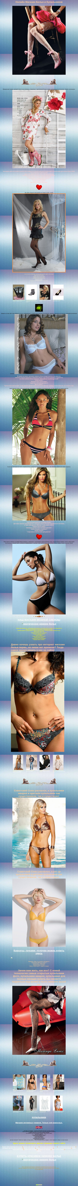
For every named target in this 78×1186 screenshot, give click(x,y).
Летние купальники (38, 279)
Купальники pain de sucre (31, 1146)
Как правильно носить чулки (66, 1146)
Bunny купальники (29, 1148)
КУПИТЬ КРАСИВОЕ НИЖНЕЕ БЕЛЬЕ (39, 1156)
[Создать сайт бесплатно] (39, 1184)
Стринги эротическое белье (44, 1148)
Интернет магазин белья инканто (12, 1148)
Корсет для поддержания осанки (12, 1146)
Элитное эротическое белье (62, 1148)
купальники (39, 1117)
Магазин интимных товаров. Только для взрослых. (39, 1123)
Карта (39, 1150)
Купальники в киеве (58, 1149)
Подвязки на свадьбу (44, 1149)
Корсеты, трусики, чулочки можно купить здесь (39, 952)
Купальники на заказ (30, 1149)
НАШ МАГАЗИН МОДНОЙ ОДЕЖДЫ (39, 619)
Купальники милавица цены (48, 1146)
